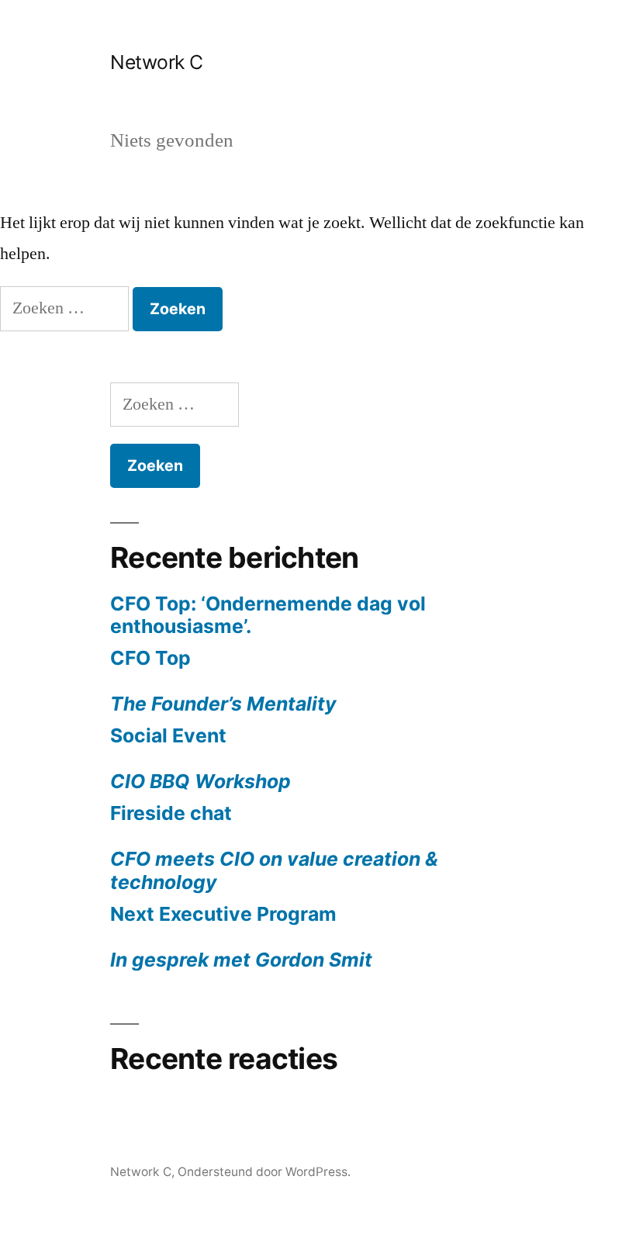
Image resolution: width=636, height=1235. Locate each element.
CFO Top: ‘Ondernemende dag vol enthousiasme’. (268, 615)
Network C (156, 62)
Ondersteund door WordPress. (264, 1171)
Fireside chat (274, 847)
